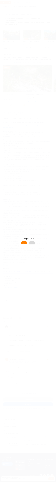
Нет (32, 242)
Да (24, 242)
